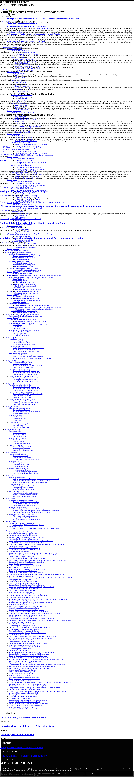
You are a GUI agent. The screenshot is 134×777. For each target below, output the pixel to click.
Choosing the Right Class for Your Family (22, 376)
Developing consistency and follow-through (26, 411)
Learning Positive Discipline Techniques (25, 374)
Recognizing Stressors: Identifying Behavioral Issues (25, 601)
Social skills (16, 300)
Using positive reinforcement (21, 410)
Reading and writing (19, 312)
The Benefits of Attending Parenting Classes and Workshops (27, 633)
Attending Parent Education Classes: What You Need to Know (28, 700)
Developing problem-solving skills (25, 286)
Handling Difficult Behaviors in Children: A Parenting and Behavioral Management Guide (37, 659)
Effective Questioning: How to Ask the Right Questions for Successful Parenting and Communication (40, 682)
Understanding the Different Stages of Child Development (27, 569)
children (5, 146)
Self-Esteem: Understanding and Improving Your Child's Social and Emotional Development (37, 544)
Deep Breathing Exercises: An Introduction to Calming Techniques (29, 686)
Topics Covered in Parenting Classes (20, 369)
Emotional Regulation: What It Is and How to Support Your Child (29, 657)
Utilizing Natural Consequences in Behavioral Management (27, 558)
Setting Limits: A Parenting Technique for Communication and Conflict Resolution (34, 688)
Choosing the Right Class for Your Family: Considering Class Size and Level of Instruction (37, 664)
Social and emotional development (19, 298)
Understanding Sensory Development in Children (24, 631)
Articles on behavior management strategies (26, 473)
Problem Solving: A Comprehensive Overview (23, 581)
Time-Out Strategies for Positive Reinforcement (23, 546)
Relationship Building (19, 295)
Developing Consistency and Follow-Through (23, 695)
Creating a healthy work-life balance (24, 447)
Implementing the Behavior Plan (19, 268)
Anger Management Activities (18, 604)
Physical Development (16, 284)
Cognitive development (20, 305)
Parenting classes (12, 272)
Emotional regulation (19, 302)
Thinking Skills (17, 282)
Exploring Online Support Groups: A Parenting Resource (26, 585)
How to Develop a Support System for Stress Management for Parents (30, 638)
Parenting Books (10, 383)
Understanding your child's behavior (26, 282)
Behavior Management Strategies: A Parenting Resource (26, 661)
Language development (16, 307)
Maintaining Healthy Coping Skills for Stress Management (27, 594)
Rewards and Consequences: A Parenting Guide (23, 693)
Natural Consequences (19, 318)
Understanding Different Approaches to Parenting (28, 365)
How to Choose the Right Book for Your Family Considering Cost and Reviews (33, 555)
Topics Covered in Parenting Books (20, 385)
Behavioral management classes (18, 491)
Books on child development (21, 470)
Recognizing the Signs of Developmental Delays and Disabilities (29, 668)
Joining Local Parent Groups (21, 342)
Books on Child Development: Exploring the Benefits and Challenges (30, 603)
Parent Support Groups (16, 339)
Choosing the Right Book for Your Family (22, 399)
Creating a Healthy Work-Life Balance (21, 698)
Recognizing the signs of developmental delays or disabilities (34, 277)
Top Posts (8, 530)
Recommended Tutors (15, 526)
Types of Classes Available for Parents (20, 362)
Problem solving (18, 426)
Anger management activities (22, 443)
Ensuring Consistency (19, 266)
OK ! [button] (66, 773)
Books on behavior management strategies (27, 23)
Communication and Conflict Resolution (21, 323)
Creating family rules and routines (25, 284)
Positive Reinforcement (20, 321)
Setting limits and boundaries (21, 413)
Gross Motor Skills (18, 287)
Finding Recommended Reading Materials (26, 351)
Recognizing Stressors (19, 259)
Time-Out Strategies (19, 319)
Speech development (19, 309)
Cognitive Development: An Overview (21, 551)
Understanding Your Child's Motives (24, 257)
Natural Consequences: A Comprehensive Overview (25, 565)
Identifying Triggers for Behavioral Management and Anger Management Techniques (35, 613)
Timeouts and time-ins (19, 436)
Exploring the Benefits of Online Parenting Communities (26, 562)
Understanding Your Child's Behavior (20, 592)
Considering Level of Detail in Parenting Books (23, 696)
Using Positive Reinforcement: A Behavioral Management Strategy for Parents (33, 636)
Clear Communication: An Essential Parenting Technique (26, 542)
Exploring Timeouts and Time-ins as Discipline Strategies (26, 537)
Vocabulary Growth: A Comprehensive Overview (24, 624)
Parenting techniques (11, 406)
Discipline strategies (15, 431)
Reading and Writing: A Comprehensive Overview (24, 679)
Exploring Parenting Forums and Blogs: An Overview (25, 663)
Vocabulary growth (18, 311)
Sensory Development (19, 289)
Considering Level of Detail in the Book (25, 401)
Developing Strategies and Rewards (24, 264)
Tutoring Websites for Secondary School (21, 523)
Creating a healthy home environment (26, 302)
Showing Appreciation (19, 334)
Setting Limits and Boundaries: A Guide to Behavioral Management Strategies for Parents (36, 574)
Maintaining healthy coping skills (23, 450)
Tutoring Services (10, 521)
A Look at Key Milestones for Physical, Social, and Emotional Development (32, 652)
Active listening (17, 420)
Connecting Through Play (21, 335)
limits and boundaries (43, 28)
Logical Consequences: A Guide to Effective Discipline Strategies (29, 606)
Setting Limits (17, 326)
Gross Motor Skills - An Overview (19, 675)
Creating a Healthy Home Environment (21, 622)
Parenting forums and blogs (21, 466)
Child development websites (21, 464)
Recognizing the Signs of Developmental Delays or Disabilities (28, 703)
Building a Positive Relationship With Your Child (24, 330)
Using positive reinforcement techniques (27, 293)
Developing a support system (22, 449)
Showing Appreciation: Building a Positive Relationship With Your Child (31, 587)
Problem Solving (18, 280)
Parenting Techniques (11, 314)
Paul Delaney (5, 21)
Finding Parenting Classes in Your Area (25, 367)
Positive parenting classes (16, 484)
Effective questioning (19, 417)
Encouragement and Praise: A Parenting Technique (24, 548)
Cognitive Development (16, 277)
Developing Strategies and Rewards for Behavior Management (28, 656)
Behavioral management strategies (19, 408)
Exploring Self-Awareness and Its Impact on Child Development (29, 654)
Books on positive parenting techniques (23, 296)
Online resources (14, 461)
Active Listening (18, 325)
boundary (6, 149)
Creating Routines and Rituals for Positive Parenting (25, 549)
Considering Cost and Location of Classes (26, 381)
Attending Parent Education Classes (24, 344)
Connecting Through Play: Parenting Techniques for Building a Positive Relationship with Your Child (40, 578)
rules (4, 151)
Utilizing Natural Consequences (22, 273)
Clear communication (19, 418)
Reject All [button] (90, 773)
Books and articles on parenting (18, 468)
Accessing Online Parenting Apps (23, 355)
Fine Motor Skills (18, 286)
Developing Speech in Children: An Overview (23, 571)
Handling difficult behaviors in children (25, 495)
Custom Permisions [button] (77, 773)
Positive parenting (14, 422)
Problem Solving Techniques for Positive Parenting (24, 583)
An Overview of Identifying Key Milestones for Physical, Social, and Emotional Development (38, 599)
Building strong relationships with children (28, 300)
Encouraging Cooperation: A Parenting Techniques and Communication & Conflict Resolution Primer (40, 620)
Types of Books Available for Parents (20, 392)
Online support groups (19, 463)
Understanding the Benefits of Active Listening (23, 588)
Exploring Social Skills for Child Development (23, 535)
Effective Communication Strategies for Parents (23, 617)
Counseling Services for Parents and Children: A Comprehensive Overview (32, 618)
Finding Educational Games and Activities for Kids (28, 357)
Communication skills (15, 415)
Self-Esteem (16, 293)
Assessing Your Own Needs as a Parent (25, 380)
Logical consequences (19, 433)
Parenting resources (13, 249)
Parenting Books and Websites (18, 346)
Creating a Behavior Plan (16, 261)
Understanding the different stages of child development (32, 279)
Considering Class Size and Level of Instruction (27, 378)
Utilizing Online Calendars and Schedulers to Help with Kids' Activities (31, 541)
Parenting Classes (10, 360)
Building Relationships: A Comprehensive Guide (24, 608)
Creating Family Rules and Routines (20, 680)
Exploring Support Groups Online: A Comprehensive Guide (27, 684)
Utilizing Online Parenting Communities (25, 349)
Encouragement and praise (21, 424)
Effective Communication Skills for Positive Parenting (25, 705)
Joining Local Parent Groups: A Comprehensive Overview (27, 615)
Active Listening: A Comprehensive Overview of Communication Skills (31, 611)
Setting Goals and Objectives (22, 263)
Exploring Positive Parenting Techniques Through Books (26, 610)
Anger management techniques (18, 438)
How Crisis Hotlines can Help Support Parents (23, 534)
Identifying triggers (18, 441)
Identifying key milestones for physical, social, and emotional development (38, 275)
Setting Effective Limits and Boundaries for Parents (24, 597)
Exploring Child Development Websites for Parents (24, 702)
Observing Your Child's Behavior (23, 256)
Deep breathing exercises (20, 440)
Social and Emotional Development (20, 291)
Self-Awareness (17, 296)
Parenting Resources (11, 337)
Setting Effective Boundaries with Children (22, 641)
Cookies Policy (57, 773)
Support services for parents (19, 250)
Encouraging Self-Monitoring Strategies (25, 270)
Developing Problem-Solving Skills (20, 580)
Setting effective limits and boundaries (27, 314)
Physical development (15, 303)
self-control (6, 148)
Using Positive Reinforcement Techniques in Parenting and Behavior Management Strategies (37, 560)
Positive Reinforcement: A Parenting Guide (22, 672)
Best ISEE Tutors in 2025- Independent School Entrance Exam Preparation (38, 325)
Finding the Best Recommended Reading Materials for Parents (28, 643)
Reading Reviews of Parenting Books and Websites (28, 348)
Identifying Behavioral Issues (18, 254)
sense (5, 144)
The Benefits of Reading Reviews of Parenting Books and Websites (30, 627)
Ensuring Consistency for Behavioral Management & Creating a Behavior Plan (33, 553)
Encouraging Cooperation (21, 328)
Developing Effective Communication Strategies (27, 372)
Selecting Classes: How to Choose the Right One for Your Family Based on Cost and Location (38, 691)
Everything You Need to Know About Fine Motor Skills (26, 572)
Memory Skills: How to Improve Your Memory (23, 539)
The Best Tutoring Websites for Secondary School (30, 321)
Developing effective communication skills (26, 502)
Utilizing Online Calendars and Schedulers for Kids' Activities (32, 358)
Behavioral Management (12, 252)
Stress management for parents (18, 445)
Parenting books (12, 295)
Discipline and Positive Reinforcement (20, 316)
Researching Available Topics (22, 364)
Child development (10, 275)
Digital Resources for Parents (18, 353)
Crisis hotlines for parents (23, 252)
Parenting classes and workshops (23, 457)
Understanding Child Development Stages (26, 371)
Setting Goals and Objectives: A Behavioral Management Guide (28, 595)
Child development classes (17, 477)
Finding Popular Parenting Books (23, 395)
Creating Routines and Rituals (22, 332)
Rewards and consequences (21, 427)
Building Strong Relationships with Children (22, 670)
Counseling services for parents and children (26, 459)
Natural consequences (19, 434)
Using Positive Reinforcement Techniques (26, 272)
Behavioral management (12, 429)
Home (7, 250)
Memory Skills (17, 279)
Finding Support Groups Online (22, 341)
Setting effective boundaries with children (28, 289)
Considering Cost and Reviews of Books (25, 403)
